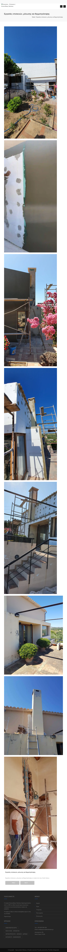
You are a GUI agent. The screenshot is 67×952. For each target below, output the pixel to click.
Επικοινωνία (39, 916)
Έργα (37, 906)
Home (33, 17)
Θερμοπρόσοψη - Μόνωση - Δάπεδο (16, 934)
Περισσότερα (7, 916)
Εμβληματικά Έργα (11, 927)
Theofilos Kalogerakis (53, 950)
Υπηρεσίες (39, 909)
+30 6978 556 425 (42, 927)
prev (13, 883)
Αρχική (38, 903)
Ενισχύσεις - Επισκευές (13, 931)
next (27, 883)
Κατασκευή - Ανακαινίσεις (13, 937)
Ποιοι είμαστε (39, 913)
